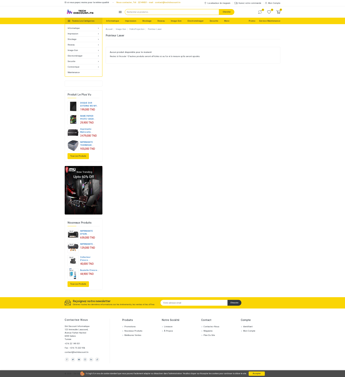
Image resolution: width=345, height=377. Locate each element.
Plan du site (209, 335)
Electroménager (196, 20)
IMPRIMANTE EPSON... (86, 232)
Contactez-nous (76, 320)
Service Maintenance (269, 20)
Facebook (67, 359)
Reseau (161, 20)
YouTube (79, 359)
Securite (214, 20)
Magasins (208, 330)
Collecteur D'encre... (85, 259)
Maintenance (74, 72)
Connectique (83, 66)
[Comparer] (260, 12)
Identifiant (248, 326)
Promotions (130, 326)
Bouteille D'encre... (89, 270)
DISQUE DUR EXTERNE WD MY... (89, 104)
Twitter (73, 359)
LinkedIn (91, 359)
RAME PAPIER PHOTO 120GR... (87, 117)
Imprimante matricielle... (86, 130)
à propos (168, 330)
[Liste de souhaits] (269, 12)
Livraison (168, 326)
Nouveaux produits (133, 330)
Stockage (147, 20)
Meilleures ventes (132, 335)
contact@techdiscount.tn (76, 352)
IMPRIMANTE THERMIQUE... (87, 144)
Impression (130, 20)
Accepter (257, 373)
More (227, 20)
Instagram (85, 359)
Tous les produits (78, 156)
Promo (252, 20)
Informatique (112, 20)
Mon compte (249, 330)
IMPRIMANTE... (87, 244)
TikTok (97, 359)
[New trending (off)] (83, 190)
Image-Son (176, 20)
